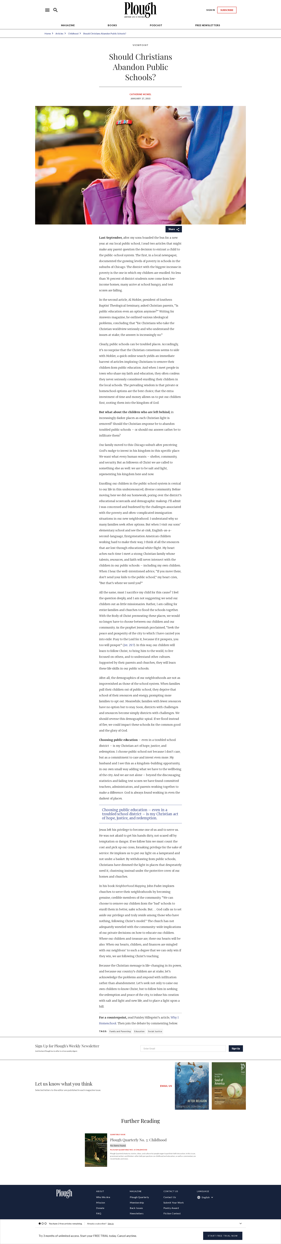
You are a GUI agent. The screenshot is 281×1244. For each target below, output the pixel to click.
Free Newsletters (207, 25)
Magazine (68, 25)
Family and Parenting (120, 1031)
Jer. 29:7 (129, 645)
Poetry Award (171, 1208)
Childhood (73, 33)
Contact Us (169, 1197)
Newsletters (137, 1213)
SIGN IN (210, 10)
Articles (59, 33)
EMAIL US (166, 1085)
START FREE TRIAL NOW (223, 1235)
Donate (100, 1208)
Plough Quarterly (139, 1197)
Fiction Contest (172, 1213)
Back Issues (136, 1208)
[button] (47, 10)
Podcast (156, 25)
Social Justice (155, 1031)
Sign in (111, 1223)
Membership (137, 1202)
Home (47, 33)
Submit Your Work (173, 1202)
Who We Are (103, 1197)
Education (139, 1031)
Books (112, 25)
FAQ (98, 1213)
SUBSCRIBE (226, 10)
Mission (100, 1202)
